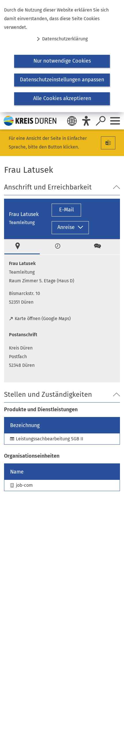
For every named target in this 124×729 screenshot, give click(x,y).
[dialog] (62, 56)
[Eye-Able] (86, 121)
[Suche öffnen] (100, 121)
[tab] (22, 246)
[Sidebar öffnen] (115, 121)
